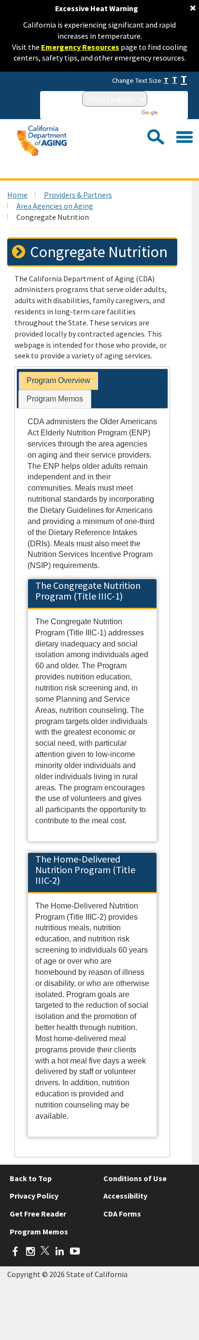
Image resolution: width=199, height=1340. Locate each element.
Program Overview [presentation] (58, 380)
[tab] (58, 380)
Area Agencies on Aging (54, 206)
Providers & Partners (78, 195)
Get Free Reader (38, 1213)
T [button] (166, 80)
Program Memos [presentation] (55, 399)
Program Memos (39, 1231)
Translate (172, 112)
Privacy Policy (34, 1196)
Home (17, 195)
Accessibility (125, 1196)
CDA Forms (122, 1213)
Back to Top (31, 1178)
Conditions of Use (135, 1178)
